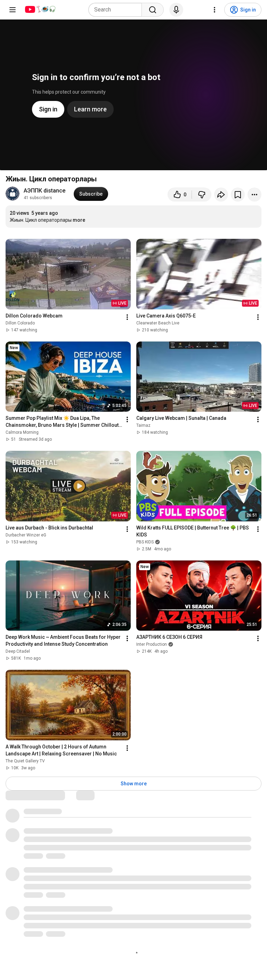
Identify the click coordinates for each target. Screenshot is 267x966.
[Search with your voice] (176, 10)
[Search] (152, 10)
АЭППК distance (44, 190)
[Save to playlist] (238, 195)
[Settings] (214, 10)
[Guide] (12, 10)
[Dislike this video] (201, 195)
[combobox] (117, 10)
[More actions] (254, 195)
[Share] (221, 195)
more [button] (79, 220)
